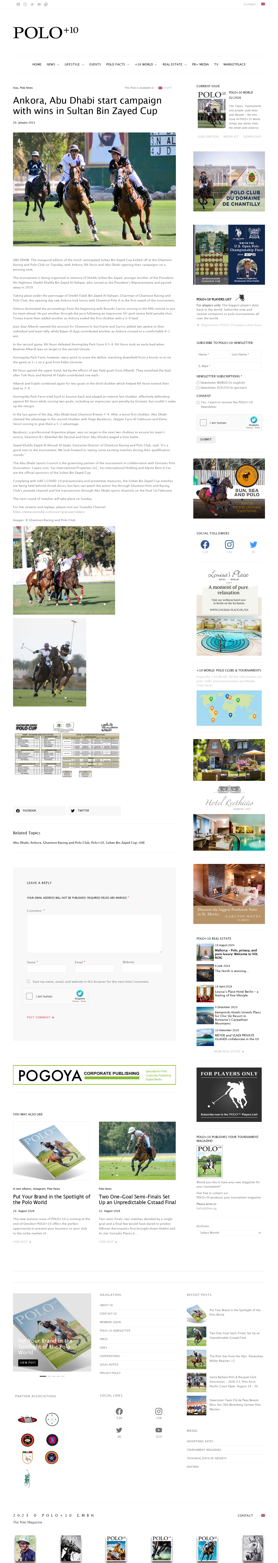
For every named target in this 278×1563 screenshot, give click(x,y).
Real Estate (173, 64)
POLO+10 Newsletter (115, 1331)
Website (128, 962)
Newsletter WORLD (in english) (222, 382)
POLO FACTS (115, 64)
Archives (203, 1226)
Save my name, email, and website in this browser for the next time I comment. (91, 981)
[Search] (45, 4)
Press (104, 1339)
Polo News (26, 88)
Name (32, 962)
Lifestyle (72, 64)
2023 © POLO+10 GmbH (54, 1515)
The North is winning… (232, 971)
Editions (193, 1467)
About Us (106, 1305)
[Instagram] (25, 4)
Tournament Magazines (204, 1450)
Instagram (39, 1189)
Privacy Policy (110, 1373)
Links (103, 1348)
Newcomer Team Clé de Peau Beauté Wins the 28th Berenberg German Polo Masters (235, 1405)
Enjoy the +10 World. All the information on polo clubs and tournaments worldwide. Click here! (229, 681)
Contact (249, 4)
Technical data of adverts (207, 1458)
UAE (142, 842)
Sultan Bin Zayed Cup (121, 842)
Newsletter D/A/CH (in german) (223, 387)
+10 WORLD (144, 64)
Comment (34, 910)
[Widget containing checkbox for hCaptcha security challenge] (55, 996)
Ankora (35, 842)
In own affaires (22, 1189)
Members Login (110, 1322)
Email (80, 962)
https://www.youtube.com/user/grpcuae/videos (49, 511)
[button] (22, 1242)
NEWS (51, 64)
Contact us (108, 1314)
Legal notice (109, 1365)
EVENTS (95, 64)
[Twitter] (32, 4)
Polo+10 (97, 842)
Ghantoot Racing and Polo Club (66, 842)
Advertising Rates (200, 1441)
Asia (15, 88)
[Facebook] (18, 4)
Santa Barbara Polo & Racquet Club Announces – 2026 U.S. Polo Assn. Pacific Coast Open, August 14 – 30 (234, 1382)
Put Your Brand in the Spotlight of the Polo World (45, 1347)
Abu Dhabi (21, 842)
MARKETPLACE (234, 64)
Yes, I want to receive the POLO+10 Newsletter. (227, 404)
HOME (36, 64)
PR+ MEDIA (200, 64)
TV (216, 64)
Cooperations (110, 1356)
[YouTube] (39, 4)
